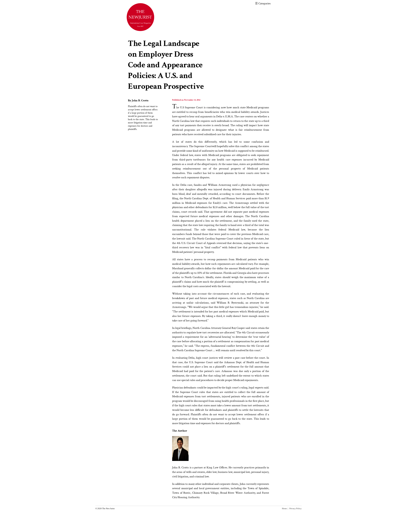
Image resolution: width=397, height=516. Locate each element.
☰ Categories (263, 3)
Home (284, 508)
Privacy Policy (295, 508)
